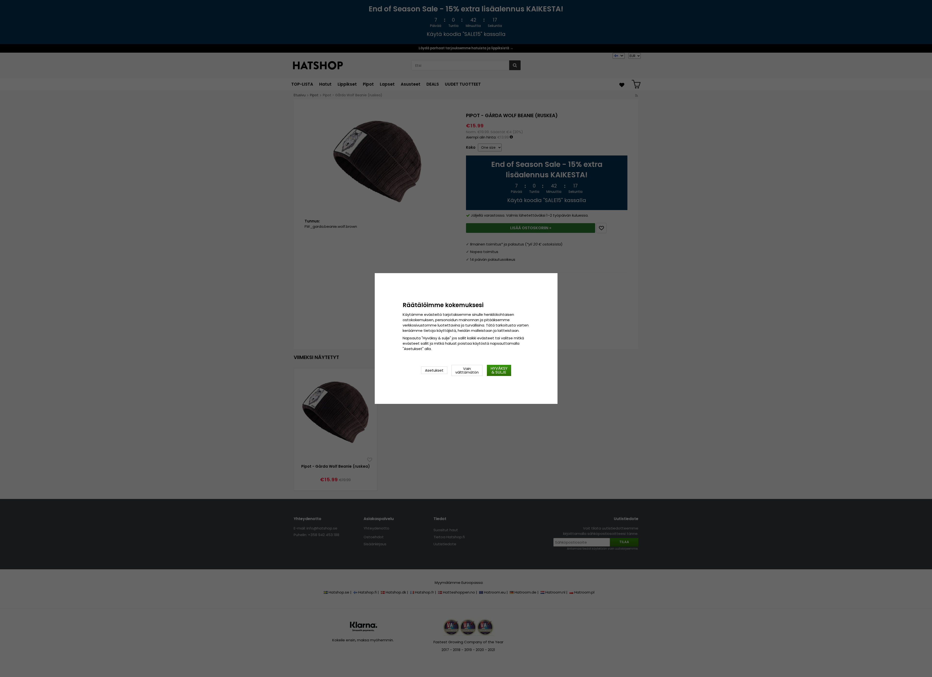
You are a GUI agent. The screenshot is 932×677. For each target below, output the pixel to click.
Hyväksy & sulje (499, 370)
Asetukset (434, 370)
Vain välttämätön (467, 370)
